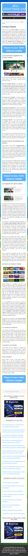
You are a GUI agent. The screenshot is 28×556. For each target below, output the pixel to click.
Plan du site (22, 549)
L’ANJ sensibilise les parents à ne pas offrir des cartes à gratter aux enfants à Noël (13, 451)
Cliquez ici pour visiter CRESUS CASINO (14, 49)
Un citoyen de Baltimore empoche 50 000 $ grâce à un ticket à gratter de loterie (13, 467)
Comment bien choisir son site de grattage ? (13, 513)
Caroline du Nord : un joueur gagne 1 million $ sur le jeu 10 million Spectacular (13, 472)
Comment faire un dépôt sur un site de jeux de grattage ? (13, 486)
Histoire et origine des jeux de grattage (12, 510)
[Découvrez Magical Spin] (14, 416)
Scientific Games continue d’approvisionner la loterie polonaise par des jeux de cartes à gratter (13, 431)
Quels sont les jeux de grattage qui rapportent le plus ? (11, 506)
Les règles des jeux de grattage (10, 482)
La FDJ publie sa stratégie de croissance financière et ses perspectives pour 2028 (12, 436)
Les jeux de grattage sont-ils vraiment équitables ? (12, 500)
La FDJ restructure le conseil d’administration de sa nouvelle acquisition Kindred (14, 457)
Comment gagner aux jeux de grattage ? (12, 491)
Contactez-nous (15, 549)
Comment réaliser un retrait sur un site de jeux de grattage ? (13, 495)
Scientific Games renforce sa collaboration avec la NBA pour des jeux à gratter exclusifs (14, 446)
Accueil (3, 22)
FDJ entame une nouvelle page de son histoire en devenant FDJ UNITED (12, 441)
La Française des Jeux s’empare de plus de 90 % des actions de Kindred (13, 462)
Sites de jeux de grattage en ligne (13, 22)
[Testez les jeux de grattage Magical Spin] (14, 15)
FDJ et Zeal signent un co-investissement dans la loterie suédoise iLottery (13, 425)
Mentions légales (7, 549)
